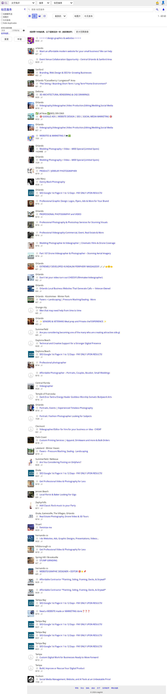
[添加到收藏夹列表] (37, 38)
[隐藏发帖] (41, 41)
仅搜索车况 (7, 14)
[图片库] (39, 16)
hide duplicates (10, 23)
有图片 (6, 17)
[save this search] (163, 9)
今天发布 (6, 20)
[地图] (44, 16)
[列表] (29, 16)
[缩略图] (34, 16)
